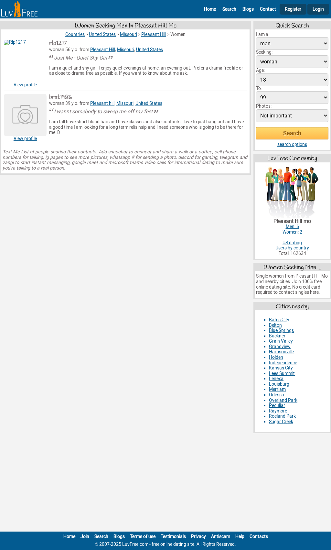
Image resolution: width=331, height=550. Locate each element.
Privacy (198, 536)
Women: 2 (292, 232)
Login (318, 9)
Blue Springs (281, 330)
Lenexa (276, 378)
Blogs (248, 9)
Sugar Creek (281, 421)
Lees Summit (282, 373)
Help (239, 536)
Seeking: (264, 52)
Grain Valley (281, 341)
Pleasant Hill (102, 49)
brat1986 (60, 97)
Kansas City (281, 368)
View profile (25, 85)
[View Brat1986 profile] (25, 115)
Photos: (264, 106)
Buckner (277, 336)
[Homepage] (19, 9)
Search (229, 9)
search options (292, 144)
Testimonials (173, 536)
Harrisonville (281, 352)
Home (210, 9)
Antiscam (220, 536)
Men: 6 (292, 226)
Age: (260, 70)
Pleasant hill (102, 103)
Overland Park (283, 400)
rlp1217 (58, 43)
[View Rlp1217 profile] (25, 61)
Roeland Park (282, 416)
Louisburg (279, 384)
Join (84, 536)
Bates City (279, 320)
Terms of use (142, 536)
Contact (268, 9)
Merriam (277, 389)
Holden (276, 357)
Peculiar (277, 405)
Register (293, 9)
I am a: (262, 34)
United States (149, 49)
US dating (292, 243)
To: (259, 88)
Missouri (125, 49)
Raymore (278, 411)
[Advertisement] (165, 483)
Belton (275, 325)
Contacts (259, 536)
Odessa (276, 395)
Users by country (292, 248)
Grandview (280, 346)
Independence (283, 363)
